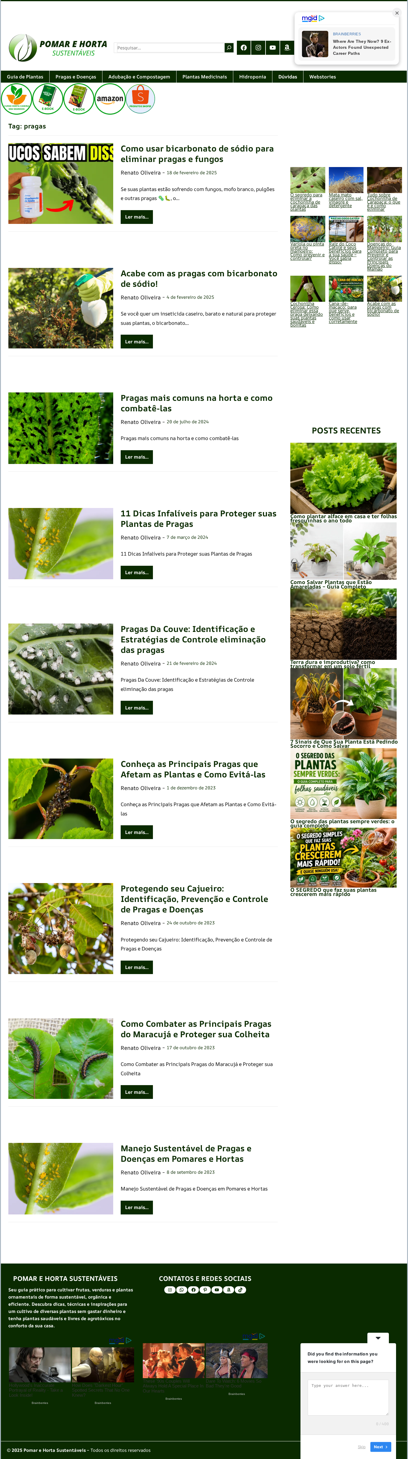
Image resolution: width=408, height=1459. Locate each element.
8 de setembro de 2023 (191, 1172)
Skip (362, 1446)
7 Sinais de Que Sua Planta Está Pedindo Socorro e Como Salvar (344, 743)
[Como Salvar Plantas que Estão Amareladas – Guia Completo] (343, 551)
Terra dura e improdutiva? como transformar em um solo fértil (332, 664)
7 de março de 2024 (187, 537)
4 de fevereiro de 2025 (190, 297)
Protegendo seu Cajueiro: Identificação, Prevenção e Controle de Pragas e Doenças (194, 898)
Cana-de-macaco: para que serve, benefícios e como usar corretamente (343, 312)
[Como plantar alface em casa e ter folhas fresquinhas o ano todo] (343, 478)
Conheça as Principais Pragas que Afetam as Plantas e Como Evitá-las (193, 769)
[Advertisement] (180, 13)
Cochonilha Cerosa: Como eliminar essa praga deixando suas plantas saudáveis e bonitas (306, 314)
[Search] (229, 47)
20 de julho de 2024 (188, 421)
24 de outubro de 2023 (191, 923)
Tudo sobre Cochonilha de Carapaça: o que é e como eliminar (383, 202)
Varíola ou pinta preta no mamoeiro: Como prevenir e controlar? (307, 251)
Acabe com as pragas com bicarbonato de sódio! (199, 278)
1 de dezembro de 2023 (191, 788)
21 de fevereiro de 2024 (192, 663)
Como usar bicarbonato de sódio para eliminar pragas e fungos (197, 153)
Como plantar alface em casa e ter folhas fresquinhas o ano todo (343, 518)
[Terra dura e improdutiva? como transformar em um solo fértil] (343, 624)
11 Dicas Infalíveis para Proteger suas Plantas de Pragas (199, 518)
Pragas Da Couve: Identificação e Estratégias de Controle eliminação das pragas (193, 639)
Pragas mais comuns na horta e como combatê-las (197, 402)
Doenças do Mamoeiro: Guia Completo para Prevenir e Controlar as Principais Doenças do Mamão (384, 256)
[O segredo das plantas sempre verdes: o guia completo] (343, 783)
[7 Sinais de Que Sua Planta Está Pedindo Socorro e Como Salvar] (343, 703)
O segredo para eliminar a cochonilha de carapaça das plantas (306, 202)
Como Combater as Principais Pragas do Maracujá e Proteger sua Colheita (196, 1028)
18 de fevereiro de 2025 (192, 172)
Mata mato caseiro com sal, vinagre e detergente (346, 200)
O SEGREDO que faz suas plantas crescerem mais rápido (333, 891)
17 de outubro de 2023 (191, 1047)
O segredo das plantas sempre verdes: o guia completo (342, 823)
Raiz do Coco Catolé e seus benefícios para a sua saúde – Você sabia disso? (345, 253)
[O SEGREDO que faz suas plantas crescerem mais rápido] (343, 858)
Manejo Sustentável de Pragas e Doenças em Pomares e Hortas (186, 1153)
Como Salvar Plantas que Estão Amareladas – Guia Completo (331, 584)
